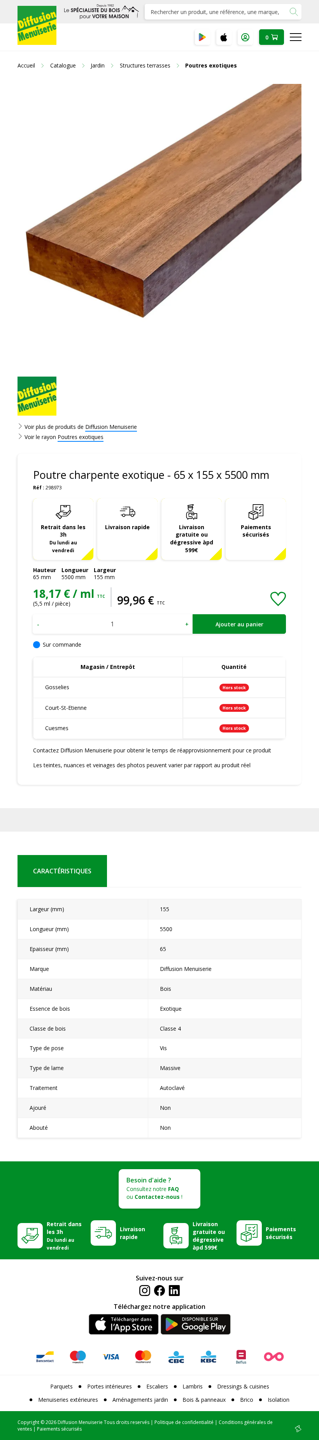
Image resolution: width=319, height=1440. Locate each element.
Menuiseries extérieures (68, 1399)
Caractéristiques (62, 871)
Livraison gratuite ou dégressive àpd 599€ (191, 538)
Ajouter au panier (239, 624)
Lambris (192, 1386)
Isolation (278, 1399)
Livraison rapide (127, 527)
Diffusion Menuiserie (111, 426)
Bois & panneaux (204, 1399)
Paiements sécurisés (256, 531)
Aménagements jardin (140, 1399)
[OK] (293, 12)
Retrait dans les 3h (63, 538)
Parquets (61, 1386)
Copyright (28, 1422)
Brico (246, 1399)
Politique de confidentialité (184, 1422)
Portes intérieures (109, 1386)
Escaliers (157, 1386)
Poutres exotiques (80, 437)
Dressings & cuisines (243, 1386)
